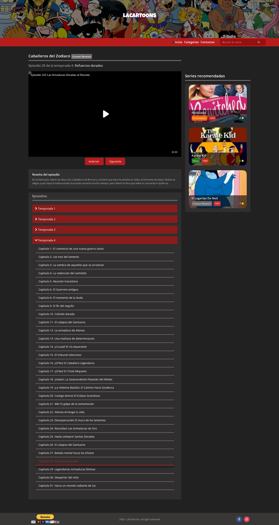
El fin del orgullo (56, 306)
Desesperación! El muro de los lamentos (72, 420)
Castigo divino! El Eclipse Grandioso (69, 396)
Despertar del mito (59, 477)
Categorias (191, 42)
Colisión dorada (57, 314)
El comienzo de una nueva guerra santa (71, 248)
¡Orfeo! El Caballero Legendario (66, 363)
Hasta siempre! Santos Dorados (67, 436)
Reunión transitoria (58, 281)
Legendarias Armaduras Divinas (67, 469)
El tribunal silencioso (60, 355)
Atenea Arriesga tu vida (61, 412)
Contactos (207, 42)
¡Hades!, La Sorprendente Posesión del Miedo (75, 379)
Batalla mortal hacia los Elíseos (66, 453)
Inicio (178, 42)
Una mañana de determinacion (66, 338)
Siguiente (115, 161)
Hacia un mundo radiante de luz (67, 485)
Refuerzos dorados (59, 461)
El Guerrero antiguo (58, 289)
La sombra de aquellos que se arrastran (71, 265)
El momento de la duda (61, 297)
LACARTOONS (139, 16)
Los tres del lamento (59, 257)
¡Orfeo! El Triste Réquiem (63, 371)
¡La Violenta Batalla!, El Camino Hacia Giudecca (76, 387)
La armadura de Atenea (62, 330)
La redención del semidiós (63, 273)
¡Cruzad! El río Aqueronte (63, 346)
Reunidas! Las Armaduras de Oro (68, 428)
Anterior (94, 161)
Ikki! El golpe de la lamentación (66, 404)
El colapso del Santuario (62, 322)
